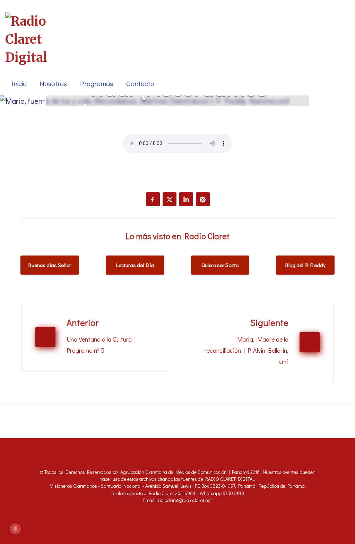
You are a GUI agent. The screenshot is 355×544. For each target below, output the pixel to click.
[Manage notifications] (15, 528)
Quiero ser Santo (220, 264)
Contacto (140, 84)
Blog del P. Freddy (305, 264)
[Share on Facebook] (153, 199)
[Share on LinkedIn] (186, 199)
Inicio (19, 84)
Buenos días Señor (49, 264)
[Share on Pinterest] (203, 199)
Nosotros (53, 84)
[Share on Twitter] (169, 199)
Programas (96, 84)
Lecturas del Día (135, 264)
